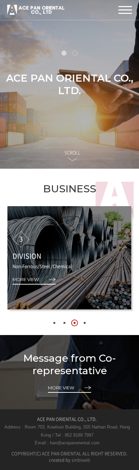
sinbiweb (81, 460)
